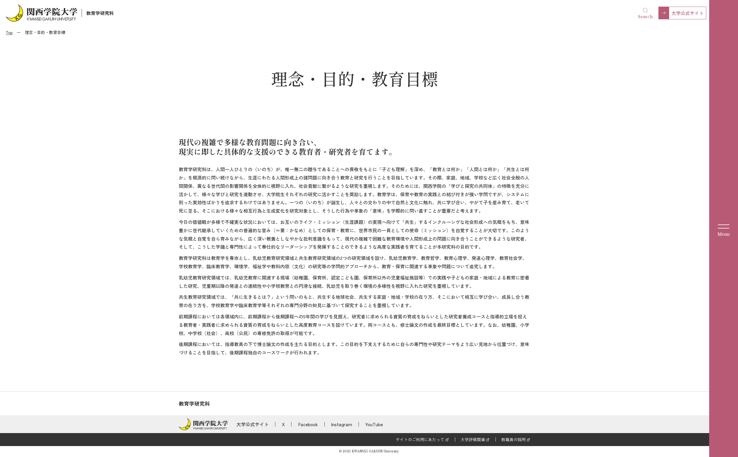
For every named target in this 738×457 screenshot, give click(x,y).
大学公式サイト (687, 13)
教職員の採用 (513, 439)
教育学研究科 (100, 13)
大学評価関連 (473, 439)
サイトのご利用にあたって (420, 439)
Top (9, 32)
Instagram (341, 424)
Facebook (308, 424)
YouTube (374, 424)
